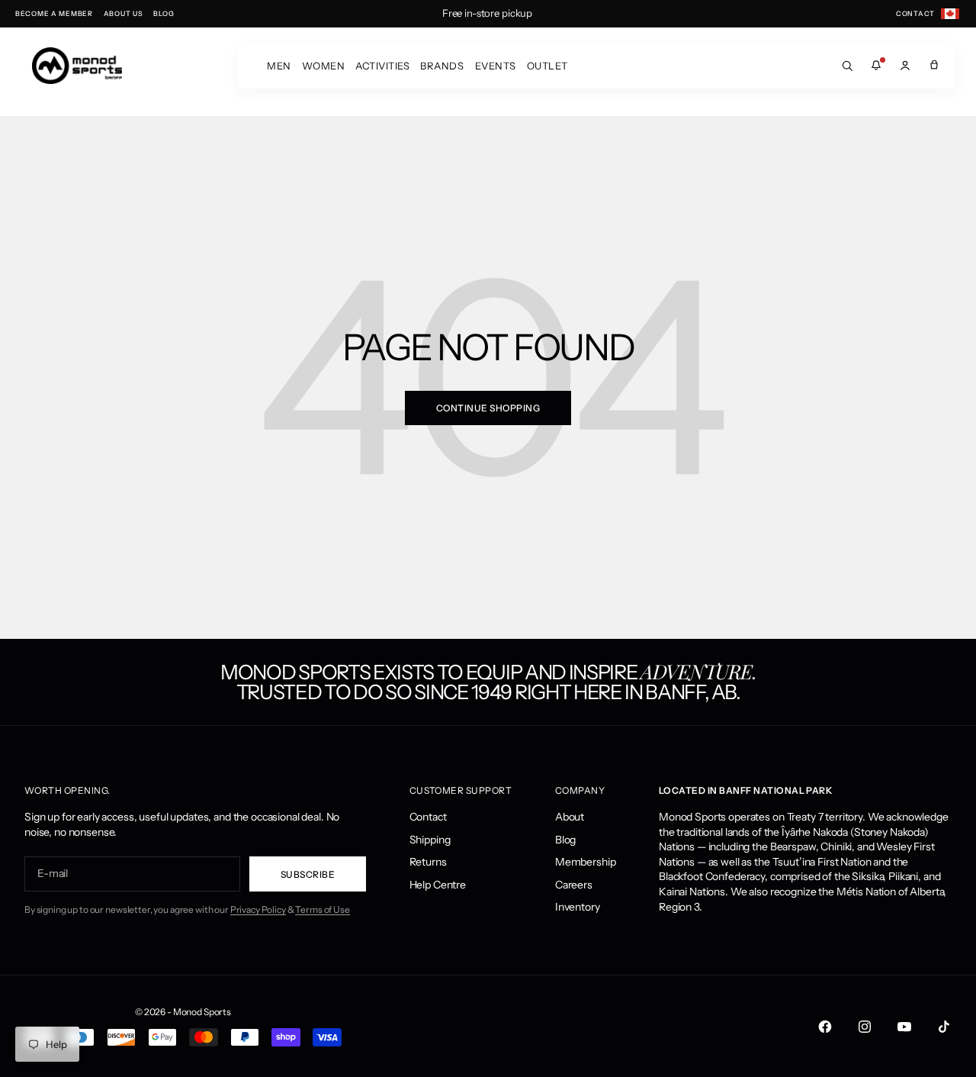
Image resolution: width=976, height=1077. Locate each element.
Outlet (547, 66)
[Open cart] (934, 65)
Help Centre (437, 885)
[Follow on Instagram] (864, 1026)
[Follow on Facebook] (825, 1026)
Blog (565, 839)
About (569, 817)
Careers (573, 885)
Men (279, 66)
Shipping (430, 839)
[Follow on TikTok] (944, 1026)
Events (495, 66)
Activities (382, 66)
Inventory (577, 907)
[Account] (905, 65)
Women (323, 66)
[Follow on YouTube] (904, 1026)
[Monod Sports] (77, 65)
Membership (585, 862)
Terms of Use (322, 909)
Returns (428, 862)
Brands (442, 66)
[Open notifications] (876, 65)
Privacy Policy (258, 909)
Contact (428, 817)
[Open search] (847, 65)
